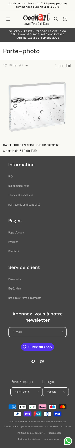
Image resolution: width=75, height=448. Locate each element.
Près (11, 176)
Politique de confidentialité (31, 432)
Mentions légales (52, 439)
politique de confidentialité (24, 204)
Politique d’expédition (29, 439)
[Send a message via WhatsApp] (68, 441)
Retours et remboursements (24, 298)
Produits (13, 242)
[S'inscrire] (61, 332)
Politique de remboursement (29, 426)
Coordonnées (55, 432)
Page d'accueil (16, 232)
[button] (8, 18)
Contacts (13, 251)
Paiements (14, 279)
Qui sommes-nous (18, 186)
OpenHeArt (23, 421)
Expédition (14, 288)
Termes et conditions (20, 195)
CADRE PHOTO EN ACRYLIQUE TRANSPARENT (31, 145)
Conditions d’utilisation (59, 426)
